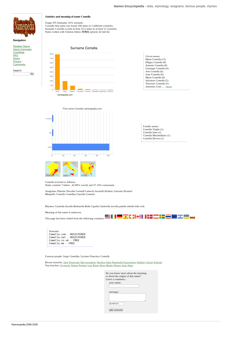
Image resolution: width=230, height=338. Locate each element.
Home (16, 58)
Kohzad (158, 262)
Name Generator (22, 49)
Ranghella (117, 262)
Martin (109, 265)
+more (168, 86)
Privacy (17, 61)
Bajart (96, 265)
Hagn (102, 265)
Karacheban (129, 262)
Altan (108, 262)
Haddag (141, 262)
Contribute (18, 52)
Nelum (74, 265)
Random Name (21, 46)
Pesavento (74, 262)
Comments (19, 64)
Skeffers (101, 262)
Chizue (149, 262)
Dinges (117, 265)
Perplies (83, 265)
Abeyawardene (88, 262)
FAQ (15, 55)
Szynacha (65, 265)
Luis (90, 265)
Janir (65, 262)
